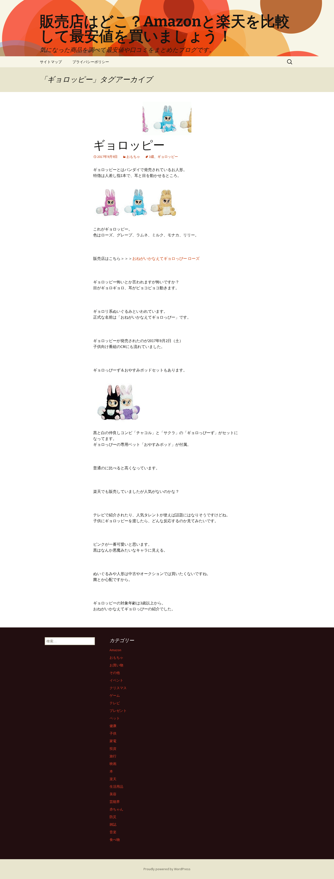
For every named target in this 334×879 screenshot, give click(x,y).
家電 (113, 741)
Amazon (115, 650)
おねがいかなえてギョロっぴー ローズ (166, 258)
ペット (115, 718)
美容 (113, 794)
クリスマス (118, 688)
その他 (115, 673)
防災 (113, 817)
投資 (113, 748)
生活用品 (116, 786)
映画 (113, 764)
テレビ (115, 703)
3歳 (151, 156)
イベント (116, 680)
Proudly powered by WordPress (167, 869)
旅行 (113, 756)
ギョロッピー (129, 145)
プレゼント (118, 710)
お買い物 (116, 665)
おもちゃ (133, 156)
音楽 (113, 832)
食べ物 (115, 839)
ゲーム (115, 695)
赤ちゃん (116, 809)
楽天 (113, 779)
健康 (113, 726)
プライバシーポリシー (90, 61)
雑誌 (113, 824)
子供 (113, 733)
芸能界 (115, 801)
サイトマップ (51, 61)
